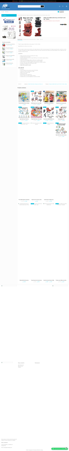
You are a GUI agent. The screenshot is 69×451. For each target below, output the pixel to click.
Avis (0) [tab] (41, 39)
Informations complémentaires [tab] (29, 39)
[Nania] (63, 24)
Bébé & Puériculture (23, 15)
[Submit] (42, 6)
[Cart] (66, 6)
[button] (40, 18)
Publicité (19, 367)
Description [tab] (20, 39)
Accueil (19, 15)
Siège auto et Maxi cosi (30, 15)
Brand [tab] (38, 39)
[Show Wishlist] (60, 6)
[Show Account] (62, 6)
